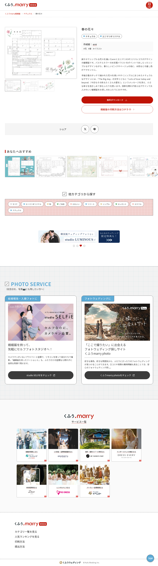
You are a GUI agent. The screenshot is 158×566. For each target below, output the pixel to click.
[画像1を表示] (13, 85)
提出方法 (20, 546)
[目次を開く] (149, 5)
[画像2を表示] (30, 85)
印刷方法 (20, 541)
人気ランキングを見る (27, 536)
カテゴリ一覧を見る (26, 531)
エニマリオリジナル (111, 36)
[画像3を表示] (46, 85)
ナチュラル (90, 36)
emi (95, 44)
